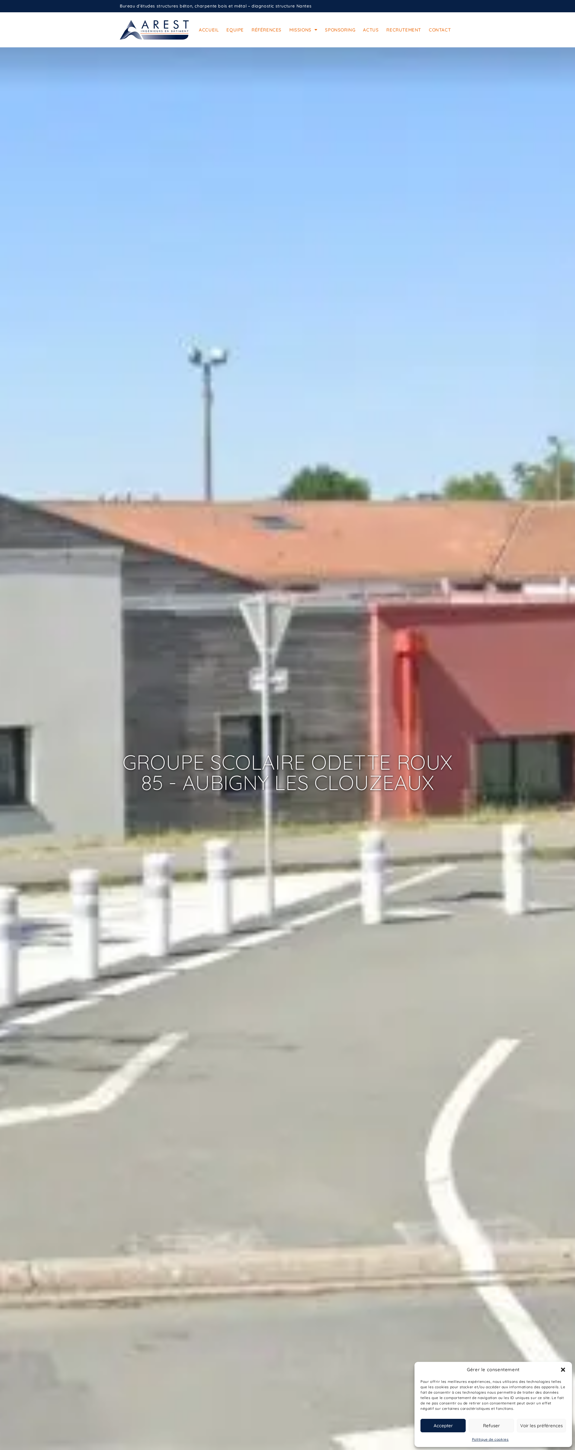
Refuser (491, 1425)
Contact (440, 30)
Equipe (235, 30)
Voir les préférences (541, 1425)
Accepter (443, 1425)
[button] (563, 1370)
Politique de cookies (490, 1439)
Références (267, 30)
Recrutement (403, 30)
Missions (300, 30)
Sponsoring (340, 30)
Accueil (209, 30)
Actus (371, 30)
